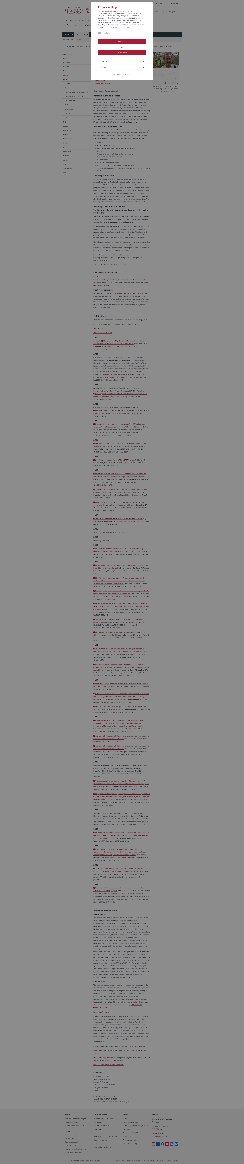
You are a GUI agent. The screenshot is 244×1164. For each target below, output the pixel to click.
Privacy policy (127, 74)
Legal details (116, 74)
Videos (118, 33)
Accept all (122, 42)
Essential (105, 33)
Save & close (122, 53)
